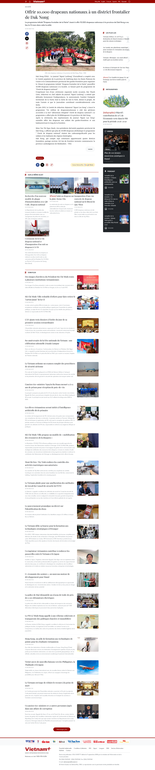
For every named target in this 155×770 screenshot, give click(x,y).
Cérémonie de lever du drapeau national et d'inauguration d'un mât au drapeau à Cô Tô (36, 242)
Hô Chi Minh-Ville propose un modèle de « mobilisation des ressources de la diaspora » (50, 436)
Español (114, 1)
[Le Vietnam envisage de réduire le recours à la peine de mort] (88, 688)
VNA (107, 748)
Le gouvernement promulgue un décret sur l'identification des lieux (44, 507)
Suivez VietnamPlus (77, 165)
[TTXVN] (30, 742)
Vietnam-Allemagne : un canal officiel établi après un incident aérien (115, 59)
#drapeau (40, 158)
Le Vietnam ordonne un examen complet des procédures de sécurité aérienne (50, 365)
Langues (101, 748)
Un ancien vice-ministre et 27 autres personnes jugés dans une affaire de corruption (48, 707)
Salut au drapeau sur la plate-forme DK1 (62, 197)
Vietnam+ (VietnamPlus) (39, 1)
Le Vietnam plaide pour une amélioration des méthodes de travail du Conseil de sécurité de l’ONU (49, 484)
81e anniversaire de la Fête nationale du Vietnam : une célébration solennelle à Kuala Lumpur (48, 342)
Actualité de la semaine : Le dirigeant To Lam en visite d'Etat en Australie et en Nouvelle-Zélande (111, 200)
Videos (110, 131)
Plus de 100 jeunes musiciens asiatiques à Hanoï (114, 155)
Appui (95, 748)
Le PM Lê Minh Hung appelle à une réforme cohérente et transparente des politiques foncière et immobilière (50, 617)
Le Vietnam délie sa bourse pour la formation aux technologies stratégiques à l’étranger (46, 527)
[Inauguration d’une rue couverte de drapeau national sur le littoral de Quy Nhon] (86, 186)
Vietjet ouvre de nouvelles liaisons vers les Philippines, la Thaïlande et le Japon (50, 663)
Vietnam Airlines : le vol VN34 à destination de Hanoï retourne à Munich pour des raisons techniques (116, 39)
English (103, 1)
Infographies (112, 89)
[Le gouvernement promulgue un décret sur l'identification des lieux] (88, 511)
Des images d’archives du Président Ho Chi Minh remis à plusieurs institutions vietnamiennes (49, 278)
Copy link (27, 48)
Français (108, 1)
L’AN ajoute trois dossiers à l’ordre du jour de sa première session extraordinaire (46, 321)
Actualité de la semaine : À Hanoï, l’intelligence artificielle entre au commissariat (110, 180)
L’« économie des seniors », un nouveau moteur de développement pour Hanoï (47, 575)
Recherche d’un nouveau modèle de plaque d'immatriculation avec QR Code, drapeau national (36, 200)
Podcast (111, 171)
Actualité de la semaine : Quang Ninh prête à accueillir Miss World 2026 (111, 220)
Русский (124, 1)
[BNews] (54, 742)
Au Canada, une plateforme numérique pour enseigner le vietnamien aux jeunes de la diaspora (116, 49)
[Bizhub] (62, 742)
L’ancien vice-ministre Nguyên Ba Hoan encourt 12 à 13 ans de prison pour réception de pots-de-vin (49, 386)
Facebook (27, 34)
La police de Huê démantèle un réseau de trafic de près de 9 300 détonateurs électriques (49, 596)
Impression (27, 43)
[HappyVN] (124, 742)
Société (28, 7)
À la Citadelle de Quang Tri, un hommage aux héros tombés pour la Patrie (115, 79)
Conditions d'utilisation (80, 748)
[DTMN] (99, 742)
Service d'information (117, 748)
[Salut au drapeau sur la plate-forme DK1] (62, 186)
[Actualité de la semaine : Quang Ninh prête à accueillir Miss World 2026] (124, 219)
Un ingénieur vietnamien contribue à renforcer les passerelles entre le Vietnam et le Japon (47, 552)
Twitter (27, 38)
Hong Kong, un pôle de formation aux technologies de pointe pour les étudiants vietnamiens (49, 640)
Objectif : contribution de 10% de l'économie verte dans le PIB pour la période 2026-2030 (115, 117)
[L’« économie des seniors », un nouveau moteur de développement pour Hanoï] (88, 580)
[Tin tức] (46, 742)
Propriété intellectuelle (65, 748)
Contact (68, 750)
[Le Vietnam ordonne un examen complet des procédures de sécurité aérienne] (88, 369)
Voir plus (32, 272)
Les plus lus (111, 33)
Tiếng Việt (97, 1)
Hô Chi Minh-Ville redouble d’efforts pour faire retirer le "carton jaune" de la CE (50, 298)
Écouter (110, 187)
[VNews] (38, 742)
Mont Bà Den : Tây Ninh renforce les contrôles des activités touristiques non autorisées (47, 463)
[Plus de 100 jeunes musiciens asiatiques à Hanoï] (116, 142)
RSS (90, 748)
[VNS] (74, 742)
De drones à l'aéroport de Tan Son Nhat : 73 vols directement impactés (116, 69)
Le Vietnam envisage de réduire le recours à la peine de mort (49, 684)
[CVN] (87, 742)
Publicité (61, 750)
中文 (119, 1)
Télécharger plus (61, 729)
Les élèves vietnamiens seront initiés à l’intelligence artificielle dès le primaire (48, 409)
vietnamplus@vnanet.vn (70, 762)
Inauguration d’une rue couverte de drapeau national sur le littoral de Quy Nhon (84, 200)
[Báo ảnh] (112, 742)
